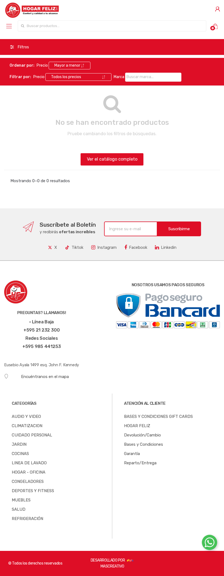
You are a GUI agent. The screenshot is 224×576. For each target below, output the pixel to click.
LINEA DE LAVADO (29, 462)
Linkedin (168, 247)
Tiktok (77, 247)
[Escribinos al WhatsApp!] (209, 543)
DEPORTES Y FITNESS (33, 490)
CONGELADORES (28, 481)
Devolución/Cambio (142, 435)
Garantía (132, 453)
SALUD (18, 509)
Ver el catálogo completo (112, 159)
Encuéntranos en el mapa (45, 376)
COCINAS (20, 453)
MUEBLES (21, 500)
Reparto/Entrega (140, 462)
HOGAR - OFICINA (28, 472)
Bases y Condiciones (143, 444)
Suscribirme (179, 228)
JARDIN (19, 444)
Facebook (138, 247)
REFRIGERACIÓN (27, 518)
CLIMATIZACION (27, 425)
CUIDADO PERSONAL (32, 435)
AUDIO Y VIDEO (26, 416)
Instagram (107, 247)
